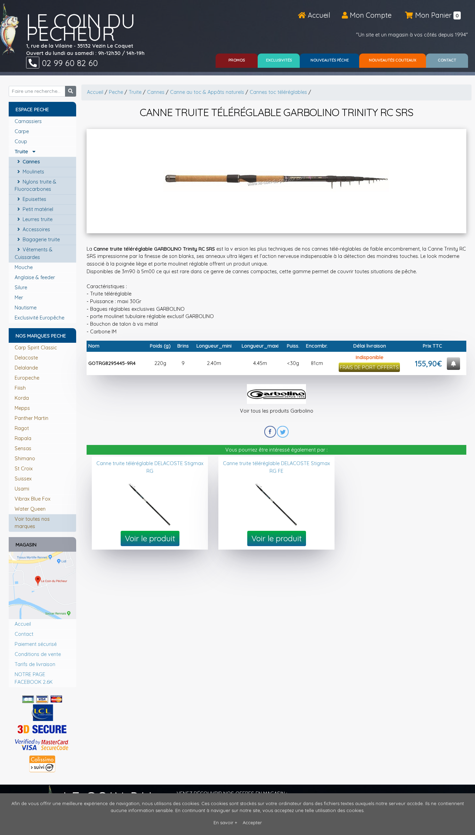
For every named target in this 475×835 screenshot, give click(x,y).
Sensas (23, 448)
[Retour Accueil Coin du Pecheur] (9, 29)
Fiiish (20, 388)
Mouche (24, 267)
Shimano (25, 458)
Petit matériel (37, 209)
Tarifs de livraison (35, 664)
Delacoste (26, 358)
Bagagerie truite (40, 239)
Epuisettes (34, 199)
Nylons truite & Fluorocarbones (35, 186)
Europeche (27, 378)
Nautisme (26, 308)
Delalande (26, 368)
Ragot (22, 428)
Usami (22, 489)
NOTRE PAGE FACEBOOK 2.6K (34, 678)
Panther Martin (31, 418)
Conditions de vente (38, 654)
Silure (22, 287)
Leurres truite (37, 219)
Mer (19, 297)
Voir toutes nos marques (32, 523)
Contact (24, 634)
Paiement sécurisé (36, 644)
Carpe (22, 131)
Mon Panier (436, 15)
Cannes (30, 162)
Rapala (23, 438)
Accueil (318, 15)
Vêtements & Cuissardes (34, 253)
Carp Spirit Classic (36, 347)
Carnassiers (29, 121)
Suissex (23, 479)
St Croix (24, 468)
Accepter (252, 822)
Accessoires (35, 229)
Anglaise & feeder (35, 277)
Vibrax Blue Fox (32, 499)
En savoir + (225, 822)
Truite (23, 151)
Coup (22, 141)
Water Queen (30, 509)
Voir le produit (150, 538)
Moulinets (33, 172)
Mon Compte (370, 15)
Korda (22, 398)
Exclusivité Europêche (40, 318)
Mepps (22, 408)
